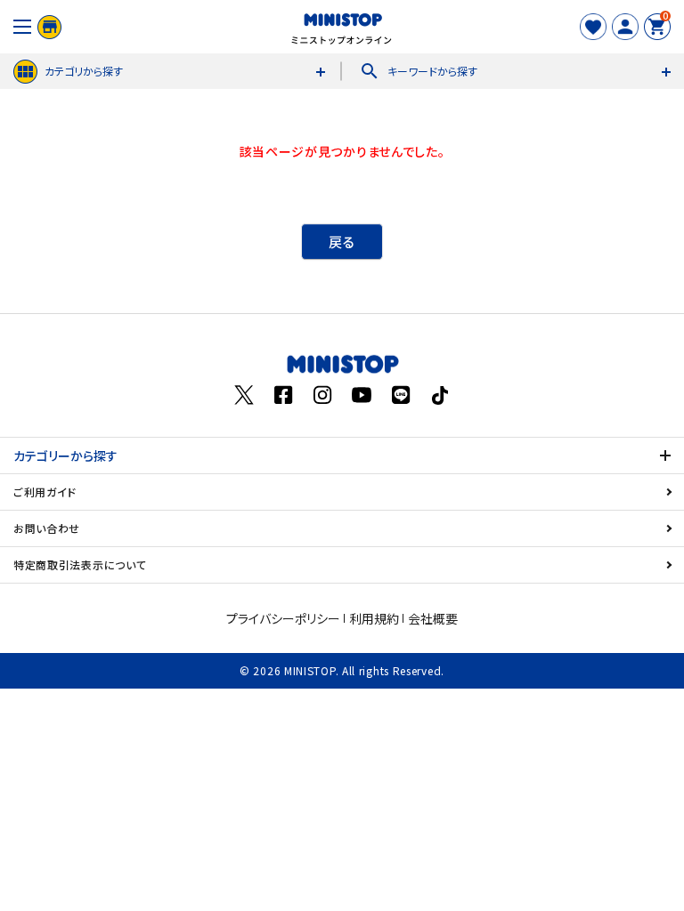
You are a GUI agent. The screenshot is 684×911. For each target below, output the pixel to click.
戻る (341, 241)
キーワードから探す (418, 71)
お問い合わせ (46, 528)
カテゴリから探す (84, 70)
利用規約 (374, 618)
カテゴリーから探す (65, 455)
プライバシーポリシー (283, 618)
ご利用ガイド (45, 491)
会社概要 (433, 618)
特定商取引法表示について (79, 564)
